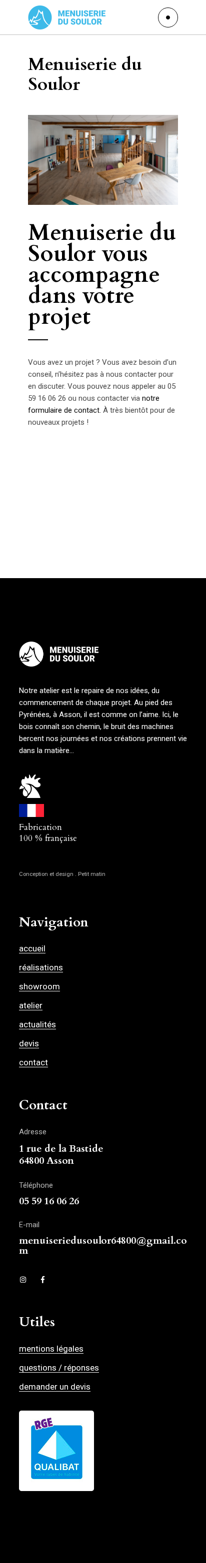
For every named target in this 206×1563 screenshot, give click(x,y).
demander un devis (54, 1387)
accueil (32, 948)
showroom (39, 986)
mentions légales (51, 1349)
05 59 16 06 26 (49, 1201)
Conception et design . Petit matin (62, 874)
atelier (30, 1005)
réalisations (41, 967)
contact (33, 1062)
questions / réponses (59, 1368)
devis (29, 1043)
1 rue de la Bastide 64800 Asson (61, 1154)
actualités (37, 1024)
